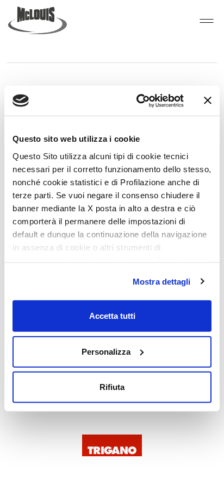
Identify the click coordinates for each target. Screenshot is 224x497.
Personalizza (106, 351)
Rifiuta (112, 387)
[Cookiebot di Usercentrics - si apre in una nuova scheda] (139, 100)
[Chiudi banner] (207, 100)
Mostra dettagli (162, 281)
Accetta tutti (112, 315)
